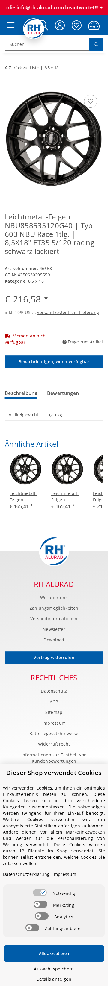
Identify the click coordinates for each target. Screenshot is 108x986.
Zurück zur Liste (24, 67)
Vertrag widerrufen (54, 657)
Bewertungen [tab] (63, 393)
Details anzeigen (54, 979)
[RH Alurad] (33, 28)
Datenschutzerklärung (26, 874)
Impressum (54, 723)
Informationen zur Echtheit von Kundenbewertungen (54, 758)
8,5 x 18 (36, 281)
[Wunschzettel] (76, 25)
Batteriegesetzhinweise (53, 733)
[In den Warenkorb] (9, 86)
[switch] (40, 892)
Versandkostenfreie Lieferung (68, 312)
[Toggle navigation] (9, 19)
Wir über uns (54, 597)
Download (54, 640)
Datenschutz (54, 691)
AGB (54, 702)
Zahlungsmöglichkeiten (54, 608)
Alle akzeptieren (54, 953)
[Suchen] (96, 44)
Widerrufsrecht (54, 744)
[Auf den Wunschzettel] (90, 101)
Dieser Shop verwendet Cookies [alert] (53, 773)
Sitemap (53, 712)
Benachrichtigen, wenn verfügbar (54, 361)
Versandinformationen (53, 618)
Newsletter (54, 629)
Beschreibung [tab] (21, 393)
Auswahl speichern (54, 969)
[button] (60, 25)
